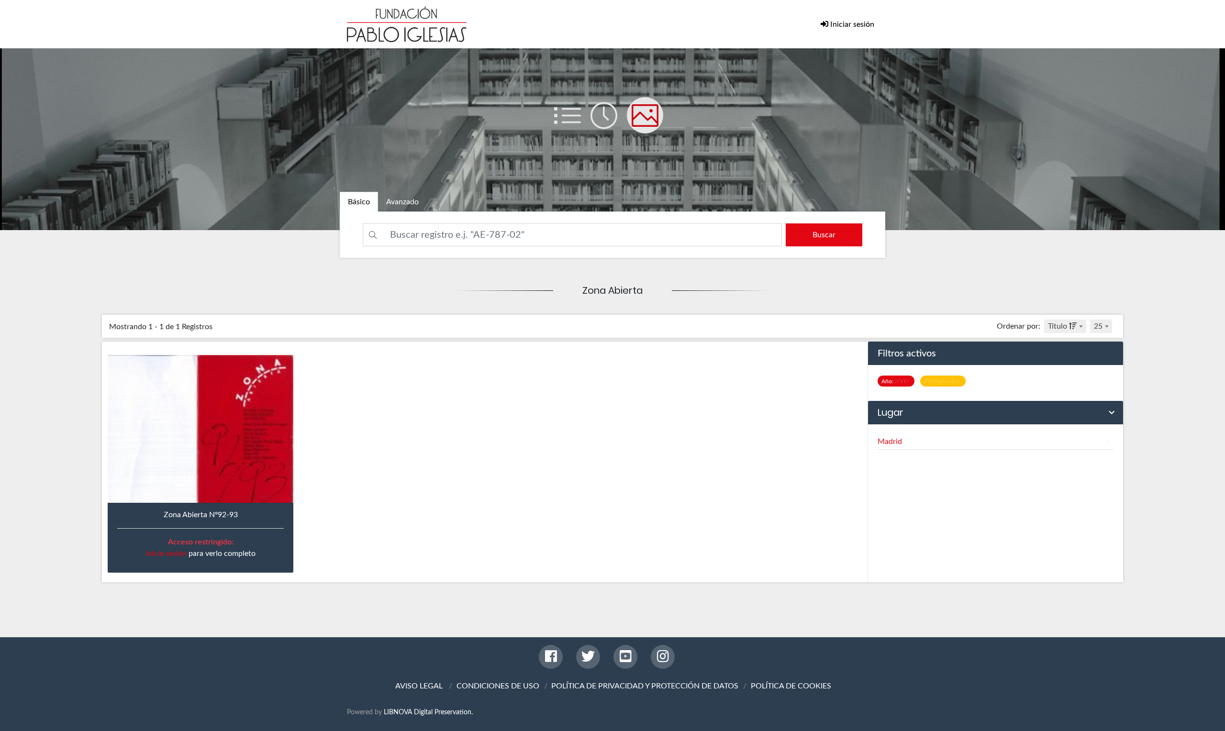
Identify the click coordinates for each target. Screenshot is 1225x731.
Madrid (994, 441)
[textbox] (1065, 326)
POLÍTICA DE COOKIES (791, 686)
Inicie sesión (166, 553)
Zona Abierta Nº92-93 (201, 515)
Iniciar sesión (851, 24)
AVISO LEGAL (419, 686)
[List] (572, 125)
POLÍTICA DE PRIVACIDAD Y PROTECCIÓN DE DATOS (644, 686)
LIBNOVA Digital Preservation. (428, 712)
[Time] (608, 125)
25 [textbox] (1098, 326)
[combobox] (1065, 326)
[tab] (359, 202)
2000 (896, 381)
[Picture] (649, 125)
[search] (824, 234)
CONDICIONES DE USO (498, 686)
